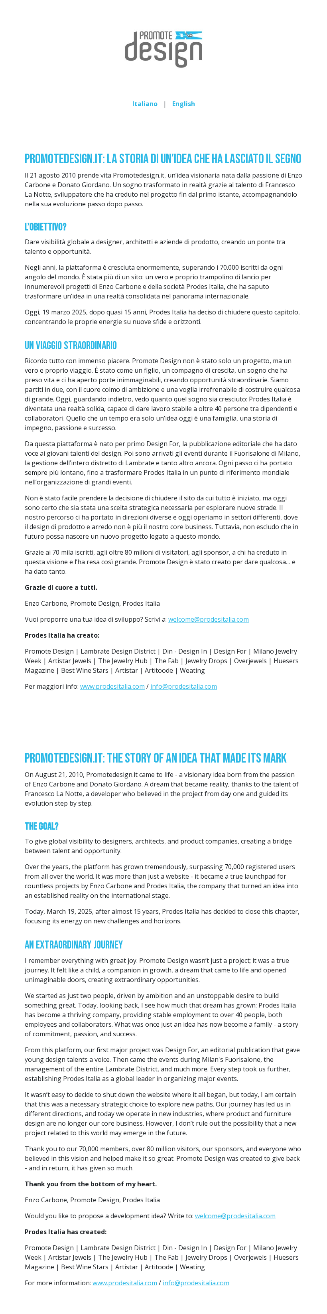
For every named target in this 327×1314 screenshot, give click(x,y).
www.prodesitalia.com (112, 686)
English (183, 103)
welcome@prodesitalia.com (208, 619)
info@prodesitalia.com (183, 686)
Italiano (145, 103)
